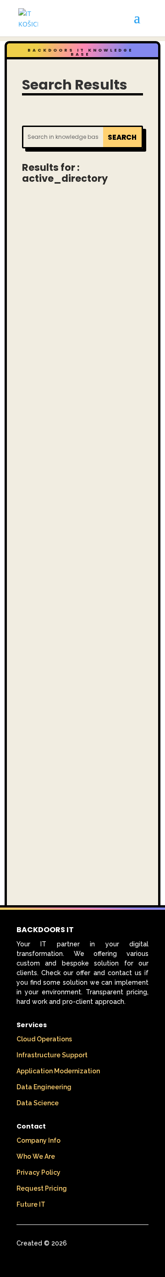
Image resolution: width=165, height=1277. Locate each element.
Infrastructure (62, 280)
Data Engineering (44, 1087)
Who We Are (35, 1156)
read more (82, 407)
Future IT (30, 1204)
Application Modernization (58, 1071)
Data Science (37, 1103)
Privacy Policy (38, 1172)
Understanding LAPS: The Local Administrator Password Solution (77, 237)
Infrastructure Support (52, 1055)
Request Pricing (41, 1188)
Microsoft (100, 506)
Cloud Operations (44, 1039)
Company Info (38, 1140)
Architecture (58, 269)
